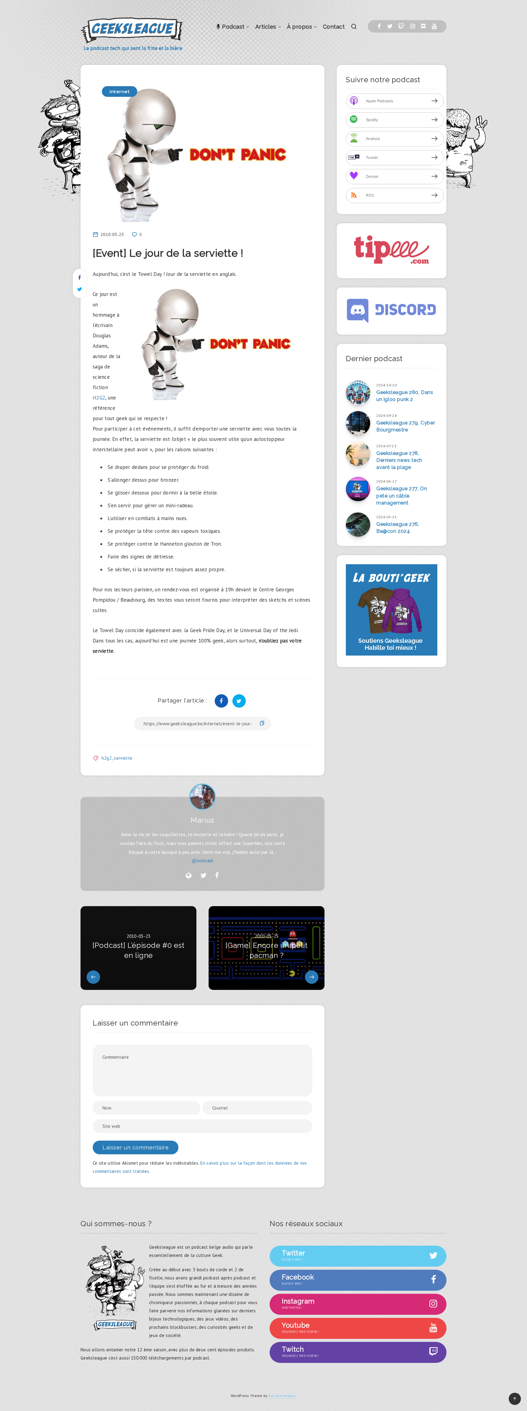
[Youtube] (434, 26)
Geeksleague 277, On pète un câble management (401, 495)
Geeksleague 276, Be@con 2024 (397, 527)
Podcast (232, 26)
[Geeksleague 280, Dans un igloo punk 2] (358, 393)
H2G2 (99, 397)
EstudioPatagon (282, 1395)
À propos (299, 26)
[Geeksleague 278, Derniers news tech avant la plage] (358, 454)
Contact (334, 26)
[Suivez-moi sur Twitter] (203, 876)
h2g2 (107, 758)
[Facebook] (379, 26)
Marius (202, 820)
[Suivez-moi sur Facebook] (217, 876)
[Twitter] (390, 26)
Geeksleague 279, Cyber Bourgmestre (405, 426)
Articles (265, 26)
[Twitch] (401, 26)
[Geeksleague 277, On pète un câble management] (358, 489)
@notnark (202, 860)
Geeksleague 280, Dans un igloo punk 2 (404, 395)
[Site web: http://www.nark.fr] (189, 876)
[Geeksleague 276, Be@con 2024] (358, 524)
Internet (119, 91)
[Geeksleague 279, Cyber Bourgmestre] (358, 423)
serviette (123, 758)
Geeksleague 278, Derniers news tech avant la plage (399, 460)
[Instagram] (412, 26)
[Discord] (423, 26)
